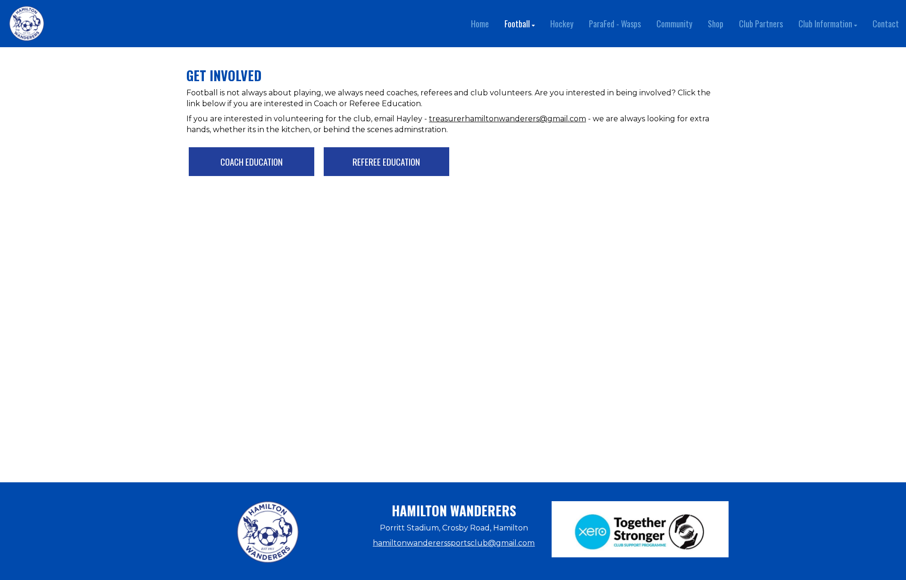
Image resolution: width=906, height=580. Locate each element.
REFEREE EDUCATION (386, 161)
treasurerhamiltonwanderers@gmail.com (507, 118)
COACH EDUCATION (251, 161)
